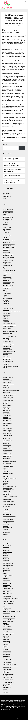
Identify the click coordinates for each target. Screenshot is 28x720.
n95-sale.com (6, 568)
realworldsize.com (7, 262)
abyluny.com (5, 531)
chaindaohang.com (7, 608)
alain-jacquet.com (7, 245)
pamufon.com (6, 476)
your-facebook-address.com (9, 516)
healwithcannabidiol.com (8, 489)
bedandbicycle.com (7, 446)
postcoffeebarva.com (7, 255)
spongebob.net (6, 250)
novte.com (5, 614)
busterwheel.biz (6, 644)
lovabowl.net (6, 379)
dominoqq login (6, 193)
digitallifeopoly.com (7, 403)
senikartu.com (6, 230)
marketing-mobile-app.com (9, 296)
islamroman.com (6, 585)
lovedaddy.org (6, 310)
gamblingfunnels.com (7, 552)
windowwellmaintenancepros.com (10, 366)
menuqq (3, 700)
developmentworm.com (8, 679)
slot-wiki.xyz (5, 657)
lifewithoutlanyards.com (8, 621)
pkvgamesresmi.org (5, 709)
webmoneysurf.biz (7, 639)
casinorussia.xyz (6, 647)
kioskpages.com (6, 491)
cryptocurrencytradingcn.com (9, 336)
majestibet (9, 707)
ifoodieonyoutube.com (8, 395)
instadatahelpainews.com (8, 521)
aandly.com (5, 690)
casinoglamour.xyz (7, 651)
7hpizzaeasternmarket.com (9, 616)
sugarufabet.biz (6, 509)
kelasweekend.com (7, 687)
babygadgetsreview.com (8, 599)
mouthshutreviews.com (8, 400)
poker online (19, 701)
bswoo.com (5, 692)
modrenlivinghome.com (8, 519)
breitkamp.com (6, 468)
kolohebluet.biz (6, 641)
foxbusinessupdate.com (8, 308)
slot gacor (23, 706)
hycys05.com (6, 280)
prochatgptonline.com (8, 575)
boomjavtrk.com (6, 532)
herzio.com (5, 224)
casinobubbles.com (7, 405)
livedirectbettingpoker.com (9, 306)
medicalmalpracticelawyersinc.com (10, 665)
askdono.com (6, 560)
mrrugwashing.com (7, 313)
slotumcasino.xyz (7, 649)
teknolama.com (6, 263)
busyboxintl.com (6, 252)
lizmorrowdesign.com (7, 488)
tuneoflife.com (6, 364)
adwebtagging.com (7, 346)
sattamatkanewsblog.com (8, 334)
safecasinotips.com (7, 456)
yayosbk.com (6, 636)
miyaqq (14, 707)
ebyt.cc (4, 606)
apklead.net (5, 534)
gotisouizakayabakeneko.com (9, 247)
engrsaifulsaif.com (7, 433)
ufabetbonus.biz (6, 685)
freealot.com (6, 441)
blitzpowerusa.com (7, 277)
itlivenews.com (6, 680)
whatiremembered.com (8, 603)
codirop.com (5, 557)
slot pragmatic (6, 194)
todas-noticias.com (7, 229)
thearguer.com (6, 295)
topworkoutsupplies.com (8, 398)
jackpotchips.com (6, 458)
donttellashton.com (7, 219)
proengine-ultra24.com (8, 619)
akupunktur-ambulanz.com (8, 601)
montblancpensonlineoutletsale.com (11, 598)
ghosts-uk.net (6, 558)
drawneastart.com (7, 453)
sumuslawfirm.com (7, 328)
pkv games (14, 701)
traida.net (5, 623)
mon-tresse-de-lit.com (8, 507)
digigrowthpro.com (7, 545)
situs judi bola (8, 701)
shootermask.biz (6, 642)
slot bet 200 (4, 707)
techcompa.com (6, 580)
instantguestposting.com (8, 674)
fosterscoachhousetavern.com (10, 268)
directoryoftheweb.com (8, 217)
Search (5, 144)
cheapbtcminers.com (7, 435)
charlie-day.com (6, 305)
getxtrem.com (6, 290)
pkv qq (19, 704)
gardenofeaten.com (7, 278)
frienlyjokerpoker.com (8, 588)
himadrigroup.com (7, 583)
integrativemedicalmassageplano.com (11, 311)
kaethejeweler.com (7, 499)
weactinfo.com (6, 291)
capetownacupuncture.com (9, 240)
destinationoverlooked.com (9, 351)
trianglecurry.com (7, 493)
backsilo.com (5, 320)
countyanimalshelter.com (8, 344)
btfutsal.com (5, 555)
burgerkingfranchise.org (8, 258)
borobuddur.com (6, 425)
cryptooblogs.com (7, 418)
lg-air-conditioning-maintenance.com (11, 611)
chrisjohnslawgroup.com (8, 464)
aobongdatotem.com (7, 388)
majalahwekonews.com (8, 211)
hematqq (16, 703)
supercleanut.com (7, 445)
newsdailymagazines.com (8, 384)
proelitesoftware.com (8, 460)
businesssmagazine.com (8, 565)
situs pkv (5, 199)
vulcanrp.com (6, 594)
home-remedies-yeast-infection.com (11, 390)
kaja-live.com (6, 578)
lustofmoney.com (6, 359)
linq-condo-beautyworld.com (9, 604)
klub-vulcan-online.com (8, 466)
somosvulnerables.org (8, 473)
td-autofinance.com (7, 586)
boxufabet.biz (6, 511)
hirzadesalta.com (6, 402)
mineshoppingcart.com (8, 397)
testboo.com (5, 631)
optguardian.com (6, 410)
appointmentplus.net (7, 677)
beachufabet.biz (6, 506)
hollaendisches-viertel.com (9, 618)
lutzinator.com (6, 481)
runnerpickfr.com (6, 548)
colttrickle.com (6, 547)
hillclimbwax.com (6, 354)
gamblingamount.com (7, 353)
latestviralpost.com (7, 273)
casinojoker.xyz (6, 654)
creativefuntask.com (7, 431)
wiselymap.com (6, 573)
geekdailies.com (6, 522)
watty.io (4, 234)
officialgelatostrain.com (8, 497)
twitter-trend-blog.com (8, 596)
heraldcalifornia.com (7, 448)
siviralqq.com (6, 321)
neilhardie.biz (6, 637)
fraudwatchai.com (7, 415)
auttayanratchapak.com (8, 254)
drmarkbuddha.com (7, 609)
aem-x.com (5, 417)
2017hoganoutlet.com (8, 212)
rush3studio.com (6, 220)
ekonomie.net (6, 675)
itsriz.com (5, 237)
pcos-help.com (6, 553)
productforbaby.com (7, 265)
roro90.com (5, 222)
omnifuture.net (6, 550)
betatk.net (5, 689)
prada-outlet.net (6, 543)
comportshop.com (7, 667)
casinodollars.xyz (7, 652)
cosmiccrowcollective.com (9, 244)
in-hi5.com (5, 225)
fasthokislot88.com (7, 455)
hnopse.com (5, 356)
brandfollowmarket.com (8, 341)
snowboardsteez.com (7, 283)
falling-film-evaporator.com (9, 326)
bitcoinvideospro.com (8, 242)
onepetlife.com (6, 502)
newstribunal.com (7, 382)
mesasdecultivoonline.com (9, 270)
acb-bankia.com (6, 315)
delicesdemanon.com (7, 629)
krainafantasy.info (7, 227)
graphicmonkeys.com (7, 450)
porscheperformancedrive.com (10, 478)
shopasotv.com (6, 670)
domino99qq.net (6, 216)
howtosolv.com (6, 628)
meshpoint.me (6, 249)
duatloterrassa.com (7, 474)
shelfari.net (5, 646)
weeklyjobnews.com (7, 343)
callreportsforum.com (8, 527)
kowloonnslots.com (7, 590)
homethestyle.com (7, 422)
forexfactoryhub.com (7, 576)
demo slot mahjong (7, 196)
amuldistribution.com (7, 423)
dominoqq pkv (17, 700)
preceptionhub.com (7, 385)
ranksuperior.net (6, 348)
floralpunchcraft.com (7, 298)
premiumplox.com (7, 634)
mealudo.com (6, 303)
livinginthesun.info (7, 235)
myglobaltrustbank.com (8, 662)
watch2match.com (7, 659)
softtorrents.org (6, 471)
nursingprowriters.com (8, 329)
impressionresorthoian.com (9, 323)
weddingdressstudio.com (8, 632)
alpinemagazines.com (7, 593)
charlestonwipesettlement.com (10, 339)
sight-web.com (6, 581)
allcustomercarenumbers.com (9, 461)
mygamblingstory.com (8, 209)
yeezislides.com (6, 387)
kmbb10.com (5, 288)
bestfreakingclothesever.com (9, 325)
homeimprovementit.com (8, 380)
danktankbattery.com (7, 301)
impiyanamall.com (7, 408)
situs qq (4, 198)
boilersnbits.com (6, 272)
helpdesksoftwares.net (8, 377)
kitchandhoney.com (7, 624)
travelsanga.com (6, 672)
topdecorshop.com (7, 669)
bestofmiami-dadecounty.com (9, 393)
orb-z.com (5, 267)
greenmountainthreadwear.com (10, 331)
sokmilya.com (6, 529)
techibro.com (6, 591)
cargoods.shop (6, 239)
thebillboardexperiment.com (9, 504)
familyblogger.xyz (7, 463)
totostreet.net (6, 412)
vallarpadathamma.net (8, 260)
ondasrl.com (5, 483)
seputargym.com (6, 407)
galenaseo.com (6, 661)
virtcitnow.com (6, 571)
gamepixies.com (6, 451)
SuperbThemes (19, 718)
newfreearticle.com (7, 275)
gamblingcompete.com (8, 563)
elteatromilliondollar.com (8, 257)
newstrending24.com (7, 684)
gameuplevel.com (7, 420)
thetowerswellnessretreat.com (10, 496)
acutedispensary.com (7, 333)
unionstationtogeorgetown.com (10, 436)
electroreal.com (6, 392)
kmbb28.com (5, 526)
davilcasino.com (6, 413)
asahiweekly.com (6, 443)
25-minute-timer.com (7, 430)
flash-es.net (5, 316)
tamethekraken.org (7, 479)
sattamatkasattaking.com (8, 501)
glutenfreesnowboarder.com (9, 486)
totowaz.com (6, 338)
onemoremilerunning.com (8, 282)
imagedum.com (6, 494)
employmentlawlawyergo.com (9, 664)
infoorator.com (6, 613)
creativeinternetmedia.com (9, 566)
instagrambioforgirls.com (8, 285)
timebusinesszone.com (8, 361)
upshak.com (5, 318)
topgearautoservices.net (8, 512)
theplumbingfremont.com (8, 682)
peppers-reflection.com (8, 362)
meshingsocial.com (7, 293)
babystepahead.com (7, 349)
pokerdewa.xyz (6, 656)
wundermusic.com (7, 426)
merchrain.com (6, 524)
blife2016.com (6, 484)
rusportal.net (6, 232)
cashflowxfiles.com (7, 287)
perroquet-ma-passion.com (9, 517)
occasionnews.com (7, 358)
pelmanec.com (6, 214)
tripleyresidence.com (7, 469)
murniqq (11, 703)
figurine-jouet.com (7, 514)
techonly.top (5, 561)
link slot (20, 703)
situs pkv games (5, 703)
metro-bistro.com (7, 626)
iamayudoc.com (6, 438)
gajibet (17, 707)
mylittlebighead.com (7, 440)
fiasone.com (5, 300)
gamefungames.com (7, 428)
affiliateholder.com (7, 367)
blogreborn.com (6, 570)
